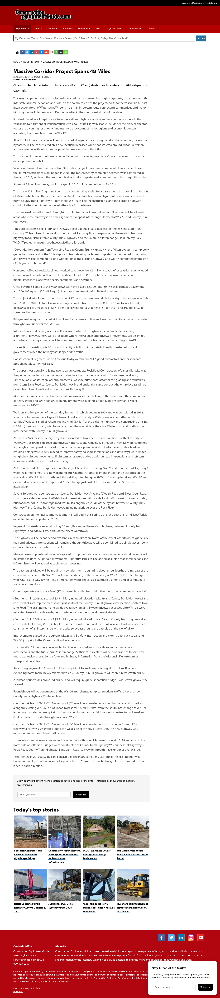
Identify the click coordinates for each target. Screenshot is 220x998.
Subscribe (83, 28)
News (37, 28)
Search (201, 38)
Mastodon (18, 991)
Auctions (50, 28)
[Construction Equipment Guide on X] (172, 940)
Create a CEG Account (193, 2)
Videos (151, 28)
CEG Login (211, 2)
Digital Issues (134, 28)
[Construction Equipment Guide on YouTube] (202, 940)
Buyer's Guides (113, 28)
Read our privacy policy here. (27, 988)
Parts (97, 28)
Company (67, 28)
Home (16, 61)
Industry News (31, 61)
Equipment (21, 28)
